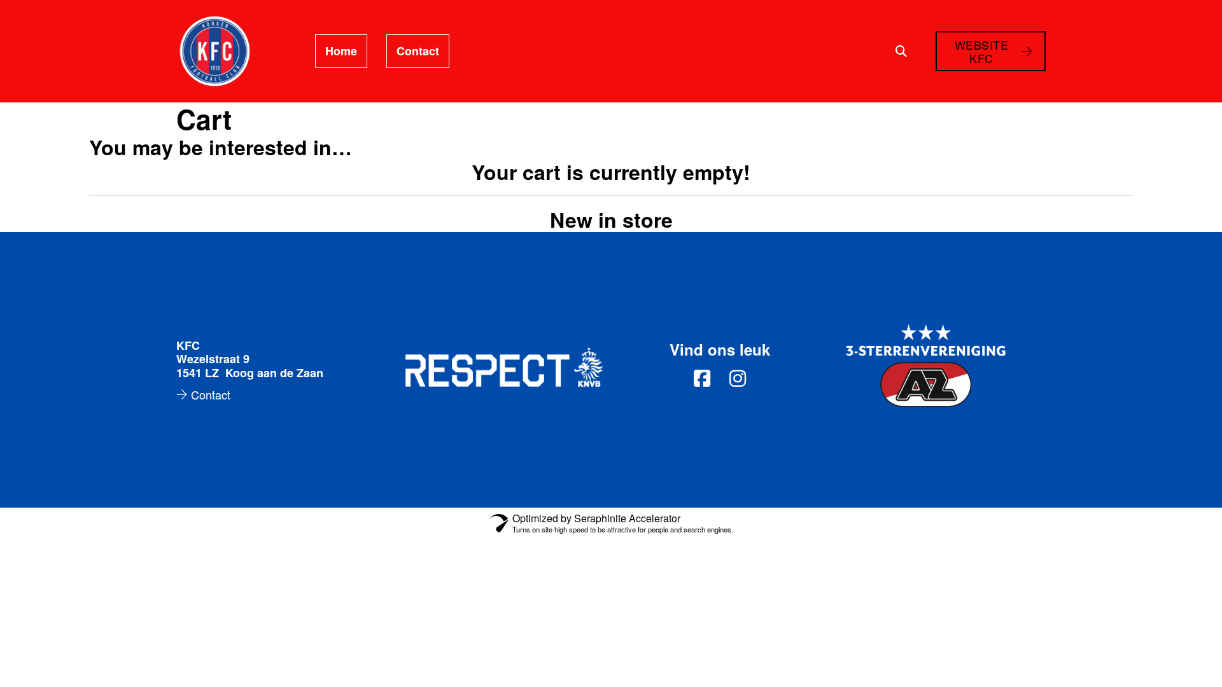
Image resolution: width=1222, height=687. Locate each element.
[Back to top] (1177, 649)
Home (341, 51)
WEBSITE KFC (982, 51)
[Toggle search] (901, 51)
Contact (418, 51)
